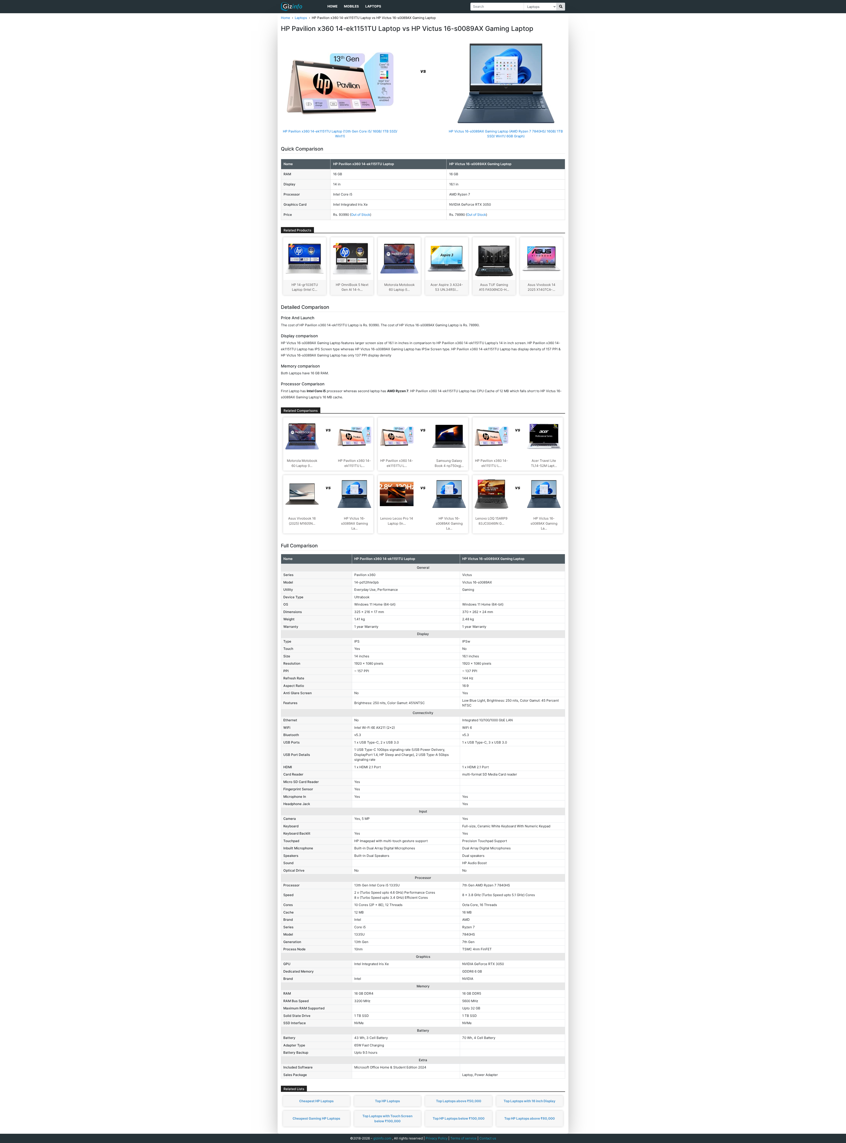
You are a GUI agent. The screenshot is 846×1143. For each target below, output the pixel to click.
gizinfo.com (382, 1138)
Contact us (487, 1138)
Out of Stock (360, 215)
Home (332, 6)
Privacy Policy (436, 1138)
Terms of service (463, 1138)
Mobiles (351, 6)
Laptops (373, 6)
